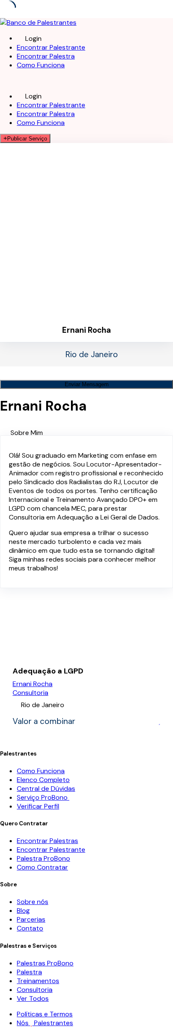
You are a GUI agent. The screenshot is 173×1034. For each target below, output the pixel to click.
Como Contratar (42, 867)
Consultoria (30, 692)
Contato (30, 928)
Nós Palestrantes (45, 1022)
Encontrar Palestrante (51, 47)
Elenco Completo (43, 779)
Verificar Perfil (38, 806)
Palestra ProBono (43, 858)
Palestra (29, 972)
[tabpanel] (86, 511)
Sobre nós (32, 901)
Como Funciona (41, 65)
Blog (23, 910)
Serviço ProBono (43, 797)
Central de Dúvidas (46, 788)
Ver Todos (33, 998)
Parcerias (31, 919)
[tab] (91, 432)
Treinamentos (38, 980)
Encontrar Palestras (47, 840)
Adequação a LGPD (48, 671)
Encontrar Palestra (46, 56)
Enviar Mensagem (87, 384)
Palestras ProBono (45, 963)
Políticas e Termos (45, 1014)
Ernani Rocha (32, 683)
